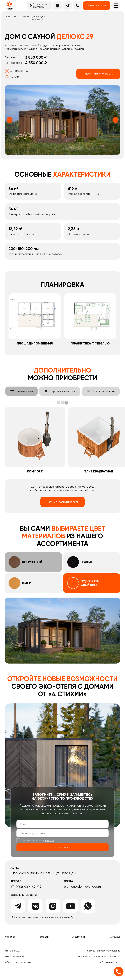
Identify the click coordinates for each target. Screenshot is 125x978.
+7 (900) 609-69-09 (26, 887)
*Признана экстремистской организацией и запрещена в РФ (42, 917)
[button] (96, 5)
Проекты (43, 936)
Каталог (10, 936)
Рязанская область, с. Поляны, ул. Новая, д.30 (44, 873)
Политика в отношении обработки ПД (99, 956)
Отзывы (115, 936)
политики (49, 840)
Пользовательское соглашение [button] (102, 950)
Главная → (10, 16)
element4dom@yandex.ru (82, 886)
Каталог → (23, 16)
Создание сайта (111, 962)
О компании (79, 936)
